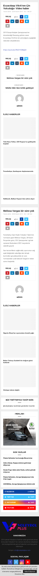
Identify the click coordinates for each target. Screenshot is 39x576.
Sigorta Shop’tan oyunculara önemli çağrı (18, 333)
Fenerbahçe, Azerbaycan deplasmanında (18, 171)
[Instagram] (22, 562)
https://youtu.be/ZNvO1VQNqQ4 (14, 50)
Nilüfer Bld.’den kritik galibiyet (20, 88)
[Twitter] (16, 562)
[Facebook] (10, 562)
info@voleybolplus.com (22, 550)
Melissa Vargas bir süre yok (19, 78)
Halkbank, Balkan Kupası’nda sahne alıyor (19, 199)
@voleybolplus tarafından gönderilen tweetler (19, 406)
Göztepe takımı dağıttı (11, 390)
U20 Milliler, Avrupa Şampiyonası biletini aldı (19, 484)
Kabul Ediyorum (30, 571)
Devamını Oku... (20, 574)
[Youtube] (27, 562)
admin (9, 11)
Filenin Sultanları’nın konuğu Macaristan (17, 458)
